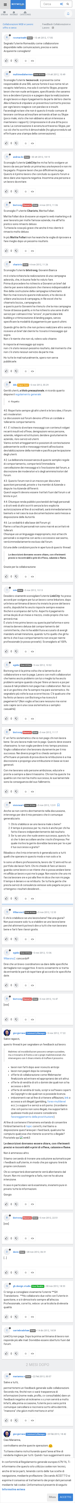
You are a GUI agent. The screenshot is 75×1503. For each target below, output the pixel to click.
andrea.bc (18, 157)
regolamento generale (28, 394)
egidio (16, 665)
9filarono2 (18, 912)
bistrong (17, 205)
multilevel (60, 1101)
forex (50, 1101)
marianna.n (19, 1376)
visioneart (18, 805)
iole (15, 590)
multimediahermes (23, 74)
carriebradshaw (21, 1330)
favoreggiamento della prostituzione (32, 1116)
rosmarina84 (19, 38)
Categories (25, 15)
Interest (14, 15)
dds (15, 385)
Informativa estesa (13, 1489)
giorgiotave (19, 1033)
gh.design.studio (22, 1286)
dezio (16, 1252)
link (66, 1097)
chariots (17, 264)
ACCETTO (65, 1497)
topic (29, 1126)
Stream (4, 15)
